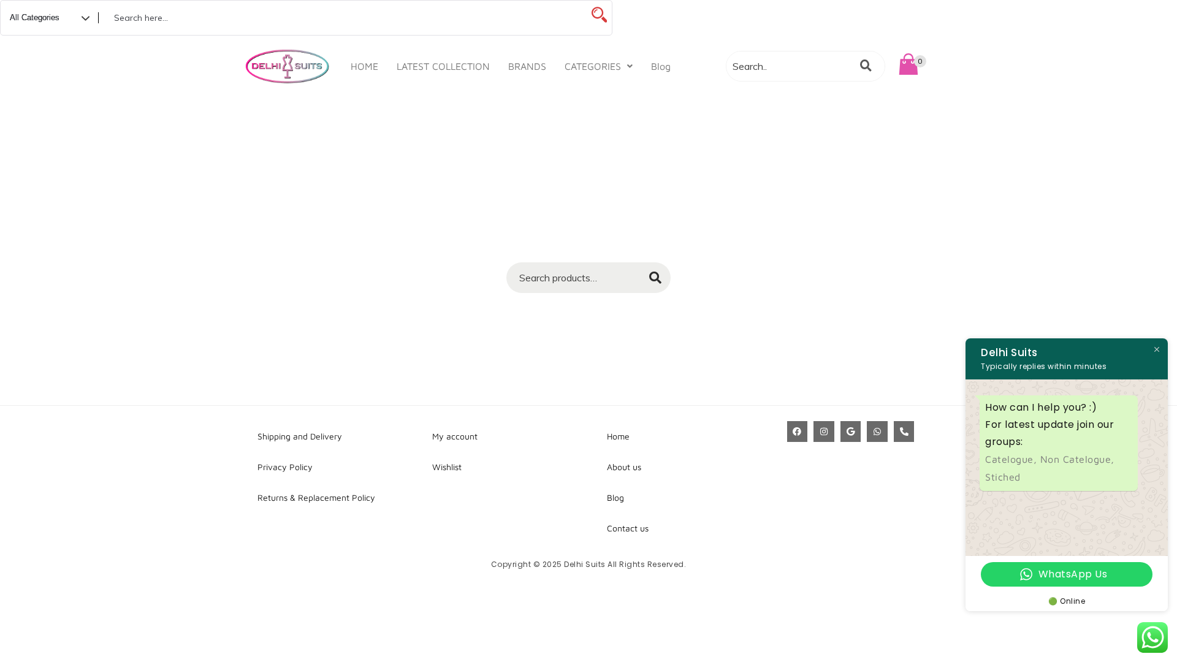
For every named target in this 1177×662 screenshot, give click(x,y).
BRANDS (527, 66)
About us (624, 467)
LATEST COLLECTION (443, 66)
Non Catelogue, (1077, 459)
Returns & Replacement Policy (316, 497)
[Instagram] (823, 431)
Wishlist (447, 467)
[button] (598, 66)
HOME (364, 66)
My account (455, 436)
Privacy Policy (285, 467)
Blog (661, 66)
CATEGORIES (593, 66)
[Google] (850, 431)
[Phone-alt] (904, 431)
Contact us (628, 528)
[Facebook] (797, 431)
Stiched (1003, 476)
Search (649, 281)
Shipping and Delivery (299, 436)
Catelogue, (1012, 459)
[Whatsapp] (877, 431)
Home (618, 436)
